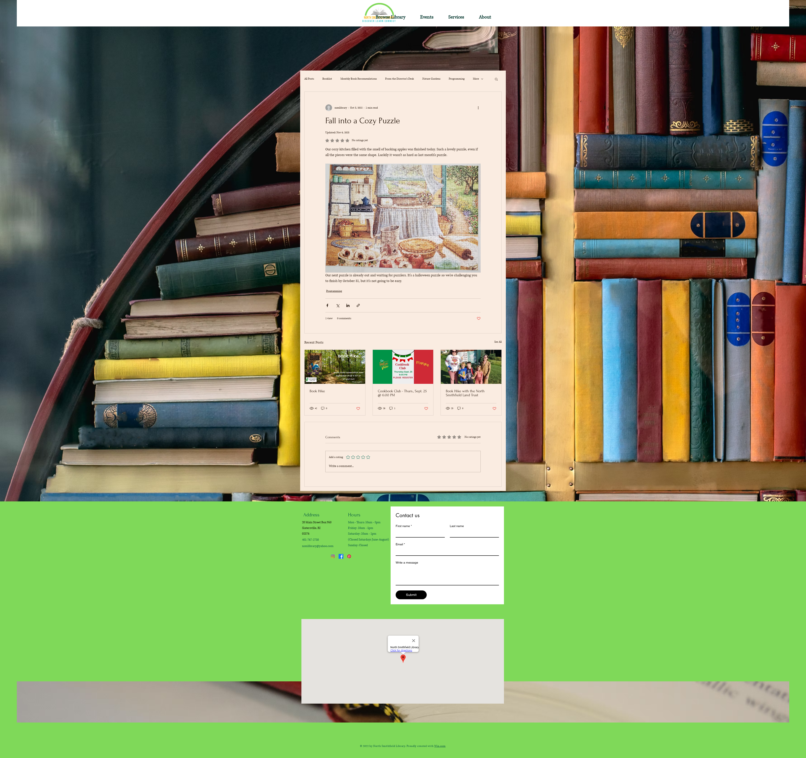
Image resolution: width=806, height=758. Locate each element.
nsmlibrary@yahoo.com (318, 546)
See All (498, 342)
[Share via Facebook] (327, 305)
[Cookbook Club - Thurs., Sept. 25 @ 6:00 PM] (403, 367)
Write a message (407, 562)
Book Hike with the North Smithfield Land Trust (465, 393)
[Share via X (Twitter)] (338, 305)
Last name (457, 526)
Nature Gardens (431, 79)
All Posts (309, 79)
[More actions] (478, 107)
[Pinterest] (349, 556)
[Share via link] (358, 305)
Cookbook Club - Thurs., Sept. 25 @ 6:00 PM (402, 393)
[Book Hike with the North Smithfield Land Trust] (471, 367)
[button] (386, 17)
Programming (456, 79)
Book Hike (317, 391)
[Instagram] (332, 556)
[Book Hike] (335, 367)
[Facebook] (341, 556)
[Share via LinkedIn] (348, 305)
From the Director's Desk (399, 79)
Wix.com (440, 746)
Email (400, 544)
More (476, 79)
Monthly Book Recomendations (358, 79)
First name (404, 526)
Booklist (327, 79)
